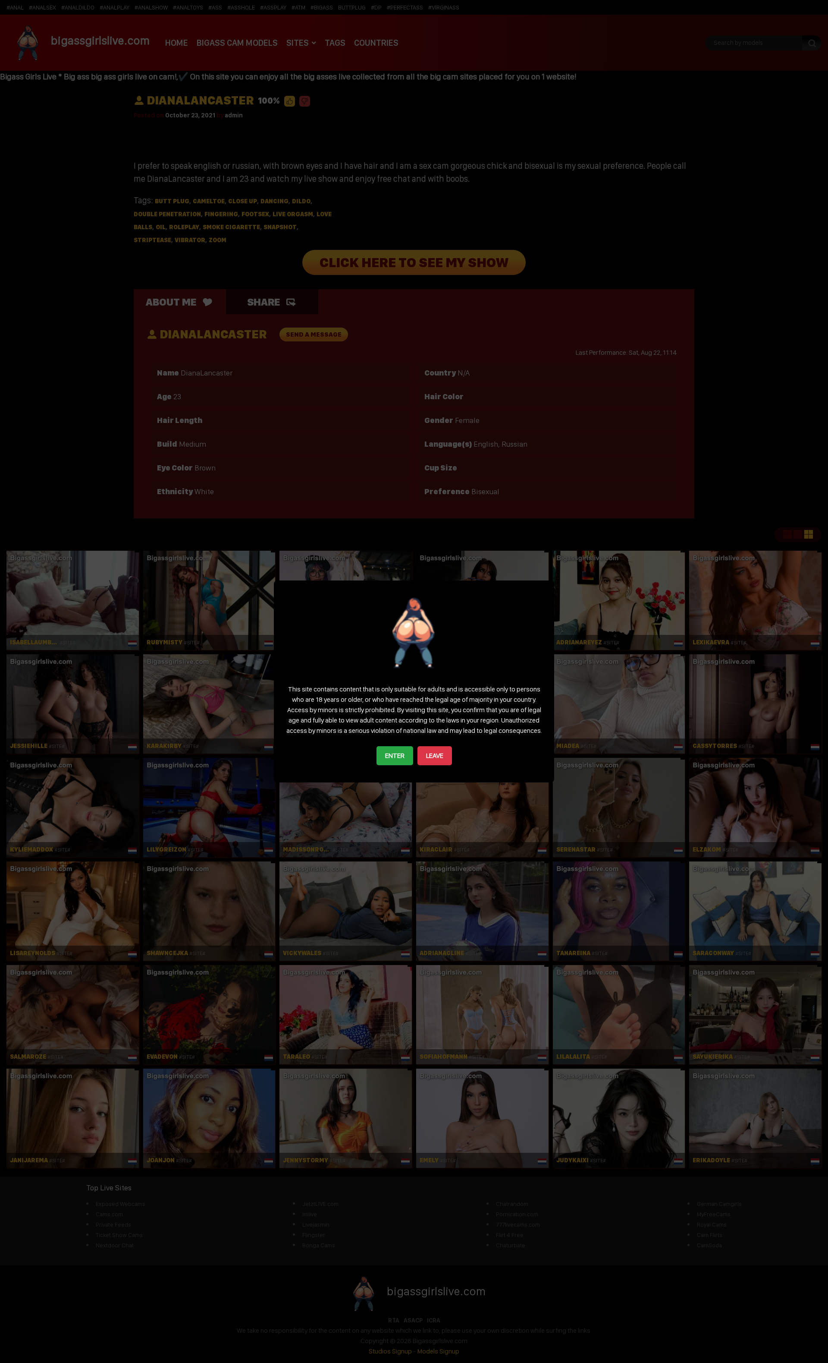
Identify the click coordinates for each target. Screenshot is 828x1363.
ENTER (395, 755)
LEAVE (434, 755)
